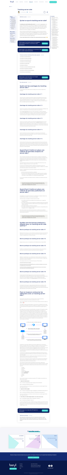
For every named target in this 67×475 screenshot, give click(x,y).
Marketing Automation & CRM (35, 466)
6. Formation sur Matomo (24, 65)
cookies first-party (39, 121)
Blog (20, 468)
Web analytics (23, 417)
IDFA (32, 417)
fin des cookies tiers (25, 111)
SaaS (12, 34)
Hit (33, 417)
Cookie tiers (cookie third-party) (33, 419)
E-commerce (13, 35)
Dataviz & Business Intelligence (36, 465)
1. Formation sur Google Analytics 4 (25, 56)
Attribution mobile (25, 418)
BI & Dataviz (13, 40)
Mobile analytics (28, 417)
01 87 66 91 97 (50, 468)
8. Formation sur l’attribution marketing (26, 68)
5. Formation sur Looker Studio (24, 63)
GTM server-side (34, 278)
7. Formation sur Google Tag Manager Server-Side (27, 66)
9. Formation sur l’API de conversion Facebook (27, 70)
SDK (20, 417)
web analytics (43, 24)
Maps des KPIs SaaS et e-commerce (13, 28)
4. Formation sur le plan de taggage (25, 61)
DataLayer (40, 417)
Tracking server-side (41, 418)
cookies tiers (35, 32)
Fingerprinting (36, 417)
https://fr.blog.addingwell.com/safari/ (25, 262)
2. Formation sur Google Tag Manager (25, 58)
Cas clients (21, 466)
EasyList (35, 347)
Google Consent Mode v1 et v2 (33, 418)
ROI (25, 163)
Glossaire (21, 465)
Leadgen (12, 36)
